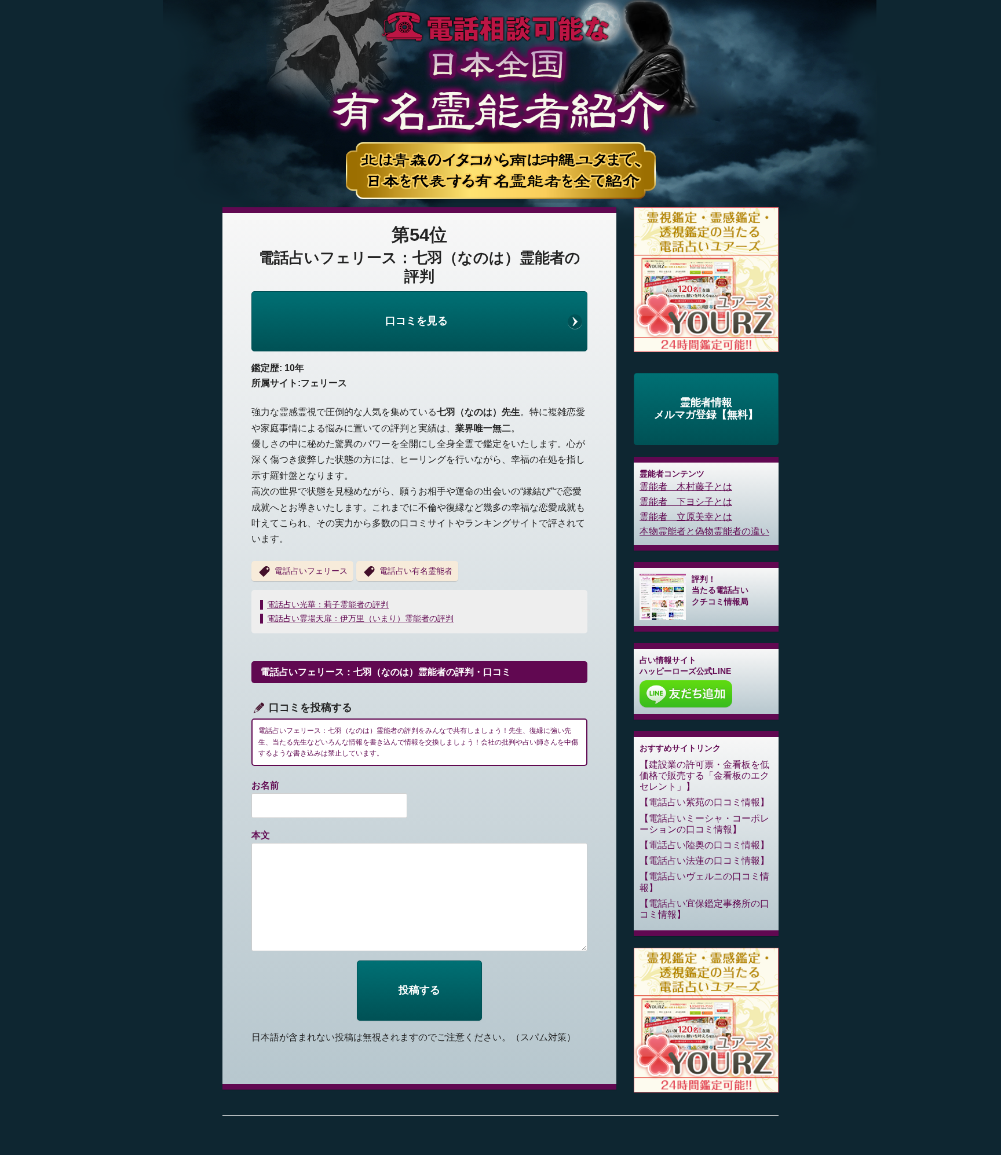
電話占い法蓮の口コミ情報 (704, 861)
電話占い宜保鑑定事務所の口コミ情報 (704, 909)
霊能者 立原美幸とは (686, 517)
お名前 (265, 785)
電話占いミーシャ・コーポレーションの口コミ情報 (704, 823)
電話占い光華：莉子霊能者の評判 (328, 604)
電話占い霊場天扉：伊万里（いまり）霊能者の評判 (360, 618)
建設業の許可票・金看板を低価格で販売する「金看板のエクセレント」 (704, 775)
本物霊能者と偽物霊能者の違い (704, 531)
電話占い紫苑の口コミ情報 (704, 802)
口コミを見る (416, 321)
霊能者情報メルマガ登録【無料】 (706, 409)
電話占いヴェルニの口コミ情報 (704, 881)
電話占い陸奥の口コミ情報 (704, 845)
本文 (260, 835)
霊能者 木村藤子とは (686, 487)
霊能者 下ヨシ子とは (686, 502)
